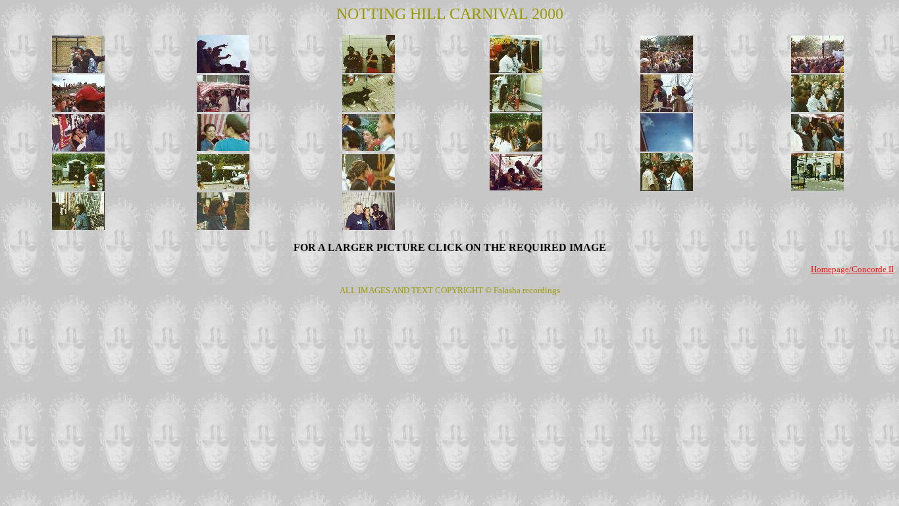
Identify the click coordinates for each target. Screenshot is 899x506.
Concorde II (873, 269)
